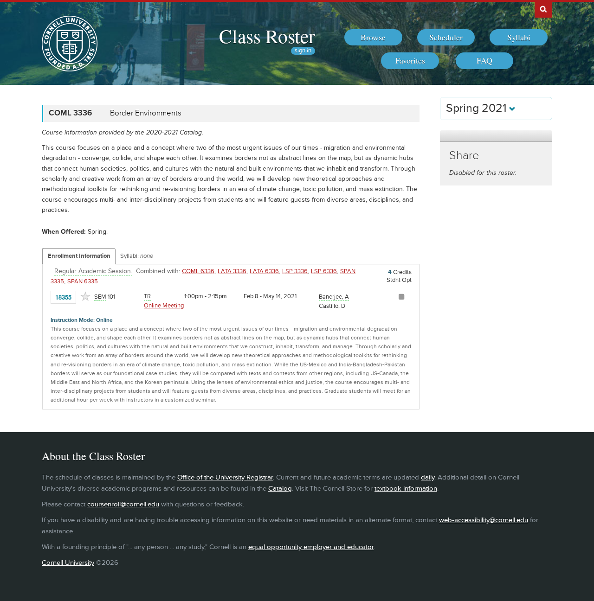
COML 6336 (198, 271)
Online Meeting (164, 305)
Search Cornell (543, 9)
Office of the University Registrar (225, 477)
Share (464, 155)
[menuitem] (373, 37)
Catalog (280, 488)
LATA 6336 (264, 271)
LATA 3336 (232, 271)
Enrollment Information (79, 256)
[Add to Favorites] (85, 296)
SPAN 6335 (82, 281)
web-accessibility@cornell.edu (483, 520)
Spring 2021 (477, 108)
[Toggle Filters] (496, 136)
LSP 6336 (324, 271)
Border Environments (145, 113)
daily (427, 477)
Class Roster (267, 36)
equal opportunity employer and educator (311, 547)
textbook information (405, 488)
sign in (303, 50)
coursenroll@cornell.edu (123, 504)
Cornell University (68, 562)
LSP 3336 (295, 271)
